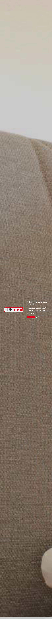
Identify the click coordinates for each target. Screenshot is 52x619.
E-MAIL (32, 316)
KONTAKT (41, 316)
